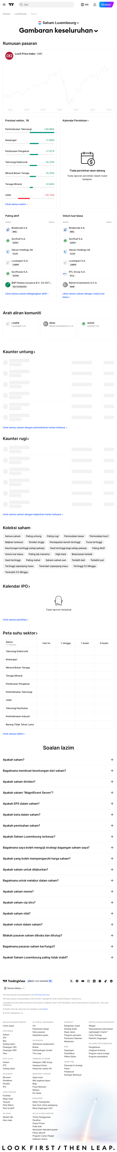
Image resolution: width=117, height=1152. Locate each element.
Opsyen (6, 1102)
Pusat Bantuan (39, 1087)
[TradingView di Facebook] (77, 981)
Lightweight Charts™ (98, 1032)
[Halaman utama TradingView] (14, 981)
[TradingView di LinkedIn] (94, 981)
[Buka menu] (4, 4)
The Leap (37, 1053)
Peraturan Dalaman (73, 1038)
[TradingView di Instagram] (88, 981)
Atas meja (7, 1120)
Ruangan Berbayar (73, 1075)
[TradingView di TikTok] (106, 981)
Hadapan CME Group (42, 1062)
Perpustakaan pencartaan (101, 1029)
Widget (92, 1025)
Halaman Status (40, 1139)
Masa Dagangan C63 (42, 1108)
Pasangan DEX (10, 1050)
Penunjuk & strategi (73, 1065)
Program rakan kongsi (99, 1053)
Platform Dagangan (98, 1038)
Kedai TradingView (41, 1102)
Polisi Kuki (37, 1126)
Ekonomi (7, 1077)
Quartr (45, 1009)
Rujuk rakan (69, 1032)
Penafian (37, 1120)
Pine (5, 1053)
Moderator (69, 1041)
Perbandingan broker (42, 1050)
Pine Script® (8, 1108)
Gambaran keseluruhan (43, 1044)
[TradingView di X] (71, 981)
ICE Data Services (42, 995)
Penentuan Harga (41, 1029)
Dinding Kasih (70, 1029)
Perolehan (7, 1080)
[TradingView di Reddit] (111, 981)
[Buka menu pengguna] (95, 4)
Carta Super (8, 1025)
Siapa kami (38, 1077)
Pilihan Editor (70, 1056)
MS (86, 4)
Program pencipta (72, 1035)
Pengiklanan (94, 1047)
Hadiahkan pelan (40, 1035)
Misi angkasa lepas (41, 1080)
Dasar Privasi (39, 1123)
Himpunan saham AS (42, 1068)
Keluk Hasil (8, 1099)
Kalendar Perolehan (75, 120)
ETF (4, 1037)
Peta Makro (8, 1105)
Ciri (34, 1025)
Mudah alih (8, 1117)
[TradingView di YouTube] (83, 981)
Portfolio (7, 1095)
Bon (4, 1041)
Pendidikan (69, 1053)
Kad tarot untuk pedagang (45, 1105)
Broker (36, 1047)
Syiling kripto (9, 1044)
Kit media (37, 1093)
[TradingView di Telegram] (100, 981)
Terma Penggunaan (42, 1117)
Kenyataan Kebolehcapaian (45, 1129)
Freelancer (69, 1071)
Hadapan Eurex (40, 1065)
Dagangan (69, 1050)
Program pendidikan (98, 1056)
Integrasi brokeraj (97, 1050)
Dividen (6, 1083)
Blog (35, 1083)
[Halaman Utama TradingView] (11, 5)
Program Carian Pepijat (43, 1136)
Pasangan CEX (10, 1047)
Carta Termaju (95, 1035)
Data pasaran (39, 1032)
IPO (4, 1087)
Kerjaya (36, 1090)
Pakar (67, 1068)
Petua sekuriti (39, 1132)
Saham (6, 1034)
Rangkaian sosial (72, 1025)
